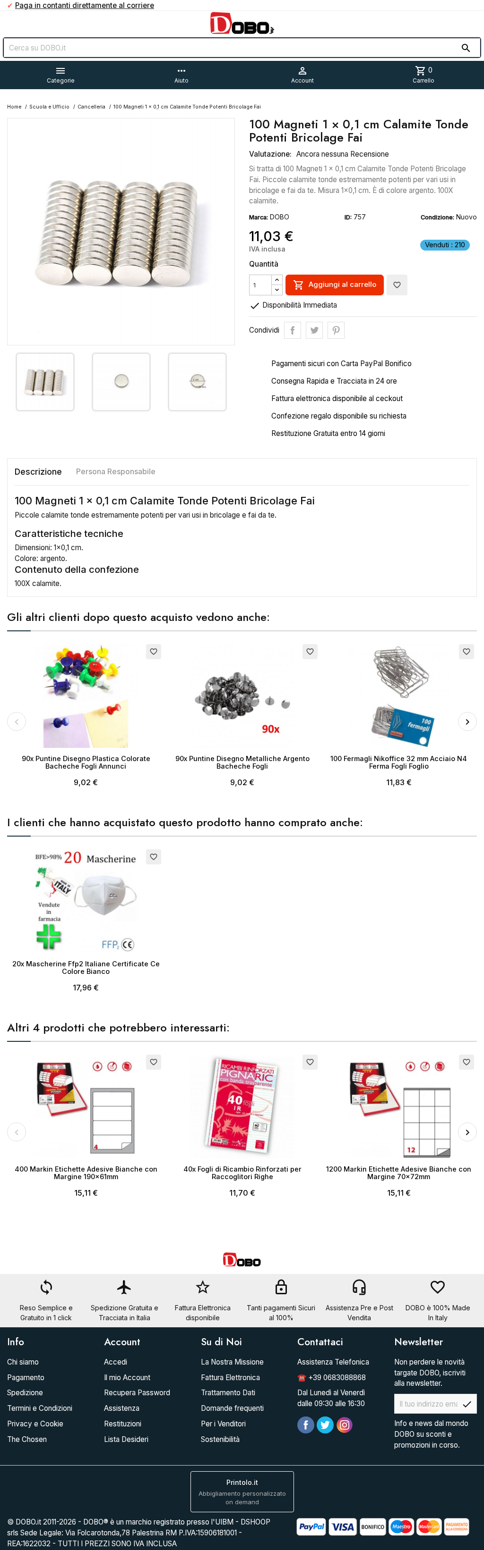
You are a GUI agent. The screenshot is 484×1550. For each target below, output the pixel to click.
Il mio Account (127, 1377)
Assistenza (121, 1408)
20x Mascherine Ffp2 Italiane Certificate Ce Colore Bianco (86, 967)
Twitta (314, 330)
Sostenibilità (220, 1439)
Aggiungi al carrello (334, 285)
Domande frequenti (232, 1408)
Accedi (115, 1361)
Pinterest (336, 330)
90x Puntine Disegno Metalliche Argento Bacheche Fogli (242, 762)
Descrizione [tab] (38, 472)
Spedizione (25, 1392)
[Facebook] (305, 1424)
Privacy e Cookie (35, 1423)
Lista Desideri (126, 1439)
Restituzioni (122, 1423)
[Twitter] (325, 1424)
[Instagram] (344, 1424)
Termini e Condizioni (39, 1408)
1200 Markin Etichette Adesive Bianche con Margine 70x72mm (398, 1173)
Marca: (258, 217)
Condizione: (437, 217)
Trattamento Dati (228, 1392)
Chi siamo (23, 1361)
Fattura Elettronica (230, 1377)
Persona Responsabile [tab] (116, 471)
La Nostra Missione (232, 1361)
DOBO (279, 217)
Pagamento (25, 1377)
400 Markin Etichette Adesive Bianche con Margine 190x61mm (86, 1173)
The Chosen (27, 1439)
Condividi (293, 330)
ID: (348, 217)
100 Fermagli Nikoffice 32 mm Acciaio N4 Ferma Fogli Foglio (398, 762)
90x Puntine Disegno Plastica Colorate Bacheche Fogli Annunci (86, 762)
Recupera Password (137, 1392)
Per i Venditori (223, 1423)
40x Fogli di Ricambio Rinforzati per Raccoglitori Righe (242, 1173)
